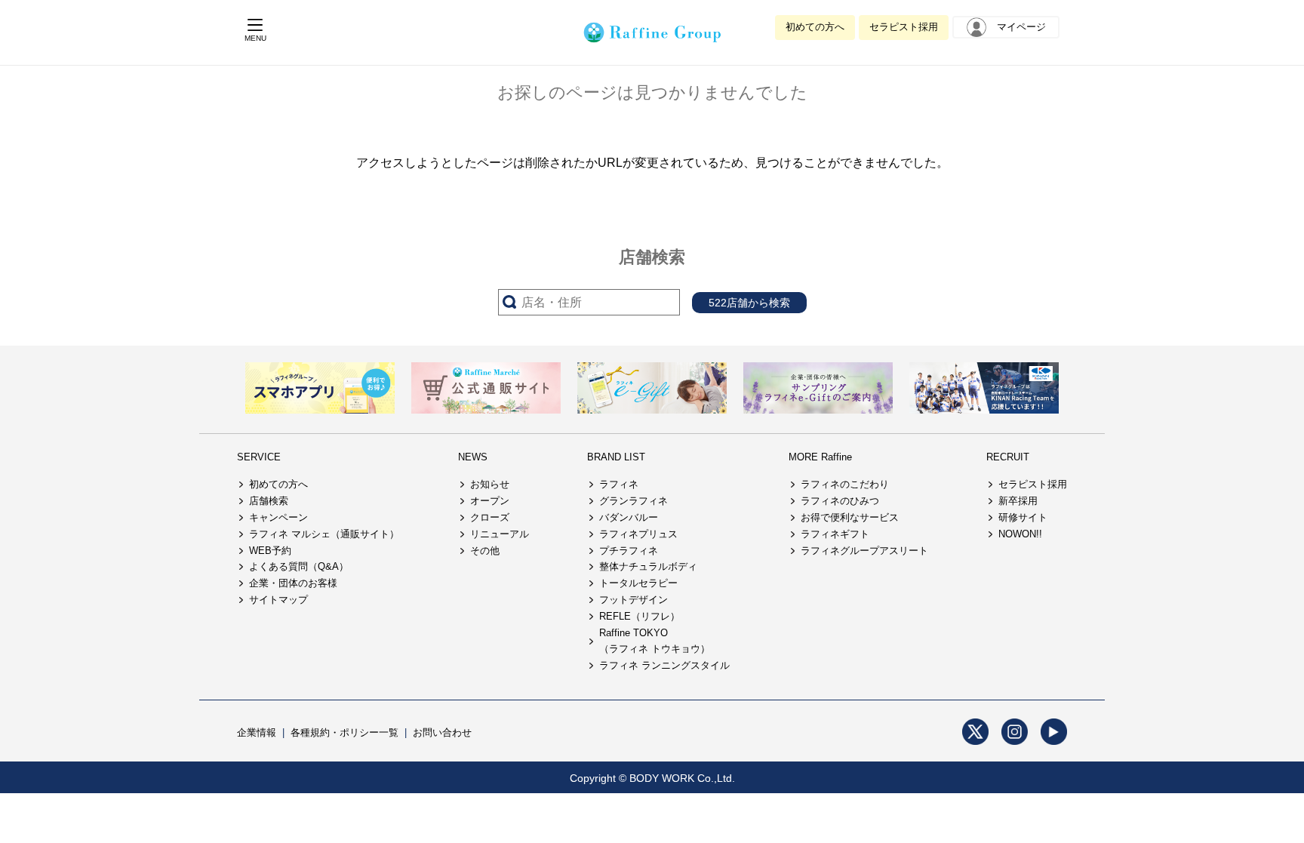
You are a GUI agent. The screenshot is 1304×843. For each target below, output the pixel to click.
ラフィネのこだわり (845, 484)
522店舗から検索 (749, 303)
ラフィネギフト (835, 534)
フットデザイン (633, 599)
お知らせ (489, 484)
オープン (489, 500)
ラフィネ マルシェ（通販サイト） (324, 534)
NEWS (472, 457)
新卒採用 (1018, 500)
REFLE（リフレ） (639, 616)
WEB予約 (270, 550)
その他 (485, 550)
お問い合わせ (442, 732)
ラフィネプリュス (638, 534)
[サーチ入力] (589, 302)
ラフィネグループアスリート (864, 550)
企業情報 (256, 732)
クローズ (489, 517)
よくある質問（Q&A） (299, 566)
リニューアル (499, 534)
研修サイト (1022, 517)
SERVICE (259, 457)
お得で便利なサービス (850, 517)
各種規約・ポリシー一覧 (344, 732)
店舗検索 (268, 500)
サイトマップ (278, 599)
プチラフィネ (628, 550)
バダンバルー (628, 517)
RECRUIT (1007, 457)
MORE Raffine (820, 457)
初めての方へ (815, 26)
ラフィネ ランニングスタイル (664, 665)
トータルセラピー (638, 583)
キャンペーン (278, 517)
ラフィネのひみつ (840, 500)
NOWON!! (1020, 534)
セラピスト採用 (903, 26)
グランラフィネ (633, 500)
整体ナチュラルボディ (648, 566)
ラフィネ (618, 484)
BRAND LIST (616, 457)
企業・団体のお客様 (293, 583)
